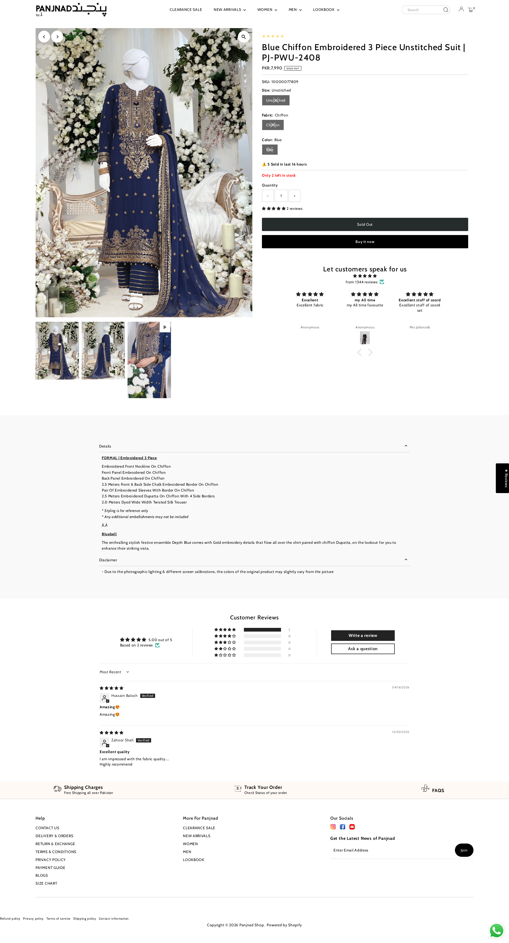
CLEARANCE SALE (186, 9)
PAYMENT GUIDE (50, 867)
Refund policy (10, 918)
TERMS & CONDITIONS (56, 851)
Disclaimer (108, 560)
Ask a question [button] (363, 648)
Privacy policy (33, 918)
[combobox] (426, 10)
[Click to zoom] (244, 37)
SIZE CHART (46, 883)
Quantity (270, 185)
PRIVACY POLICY (51, 859)
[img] (365, 276)
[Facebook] (333, 828)
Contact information (114, 918)
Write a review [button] (363, 635)
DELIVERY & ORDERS (54, 835)
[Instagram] (9, 903)
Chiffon (275, 126)
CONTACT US (47, 827)
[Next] (57, 37)
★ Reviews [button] (506, 478)
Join (464, 850)
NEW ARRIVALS (228, 9)
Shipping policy (84, 918)
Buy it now (365, 241)
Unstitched (278, 101)
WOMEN (265, 9)
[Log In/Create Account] (461, 10)
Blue (272, 150)
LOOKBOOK (324, 9)
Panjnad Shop (251, 925)
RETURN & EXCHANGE (55, 843)
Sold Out (365, 224)
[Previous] (44, 37)
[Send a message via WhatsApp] (496, 930)
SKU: (266, 81)
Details (105, 446)
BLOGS (42, 875)
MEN (293, 9)
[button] (274, 208)
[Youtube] (17, 903)
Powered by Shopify (284, 925)
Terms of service (58, 918)
